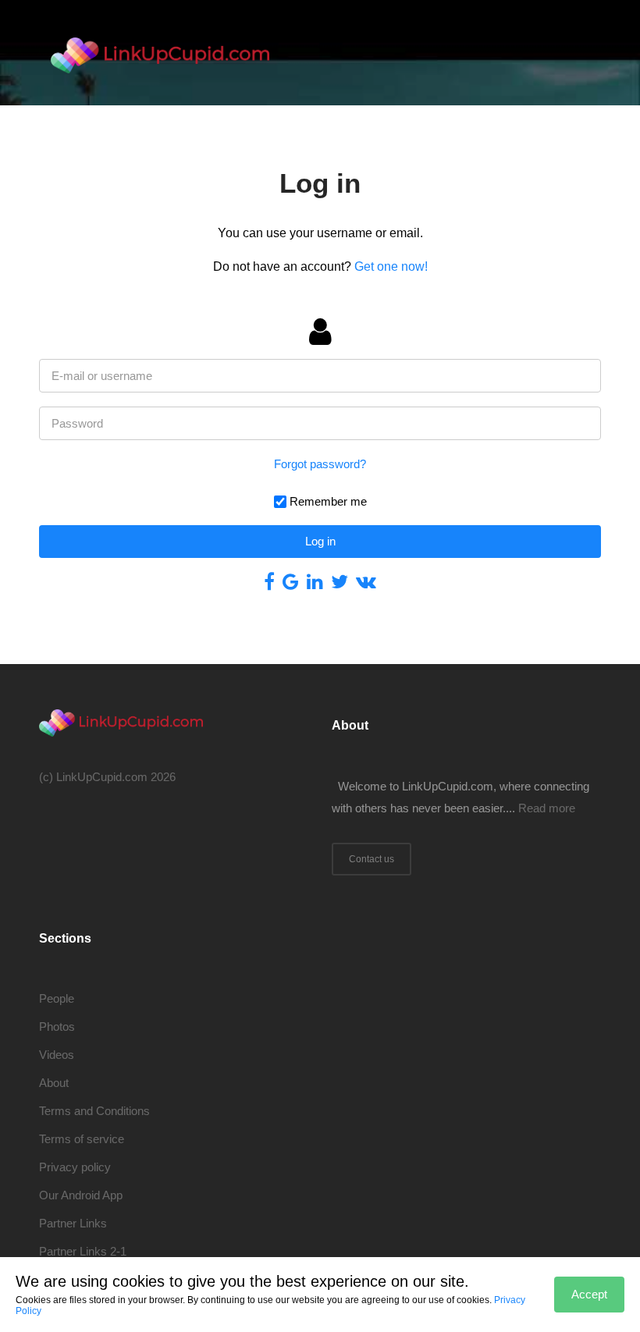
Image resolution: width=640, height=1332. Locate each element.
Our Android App (81, 1195)
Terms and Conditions (94, 1110)
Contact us (371, 859)
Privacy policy (75, 1167)
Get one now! (391, 266)
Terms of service (81, 1139)
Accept (589, 1294)
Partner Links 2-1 (82, 1251)
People (56, 998)
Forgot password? (320, 464)
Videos (56, 1054)
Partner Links (73, 1223)
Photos (57, 1026)
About (54, 1082)
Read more (546, 808)
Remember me (328, 501)
